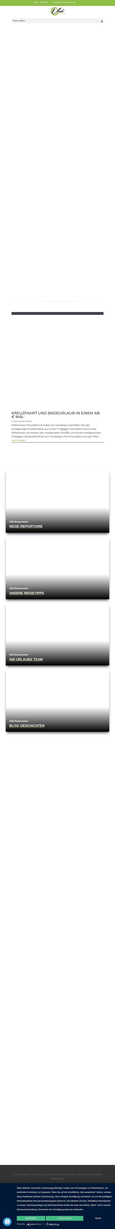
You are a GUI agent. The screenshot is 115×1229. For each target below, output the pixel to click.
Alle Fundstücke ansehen (56, 445)
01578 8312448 (28, 235)
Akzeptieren (65, 1218)
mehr (98, 1218)
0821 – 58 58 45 (57, 967)
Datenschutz (57, 1179)
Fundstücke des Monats (22, 421)
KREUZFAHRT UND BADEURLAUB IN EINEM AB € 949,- (56, 415)
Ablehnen (30, 1218)
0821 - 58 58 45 (41, 2)
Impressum (96, 1174)
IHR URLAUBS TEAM (26, 659)
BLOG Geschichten (26, 726)
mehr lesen (19, 440)
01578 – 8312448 (57, 978)
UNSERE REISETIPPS (26, 593)
